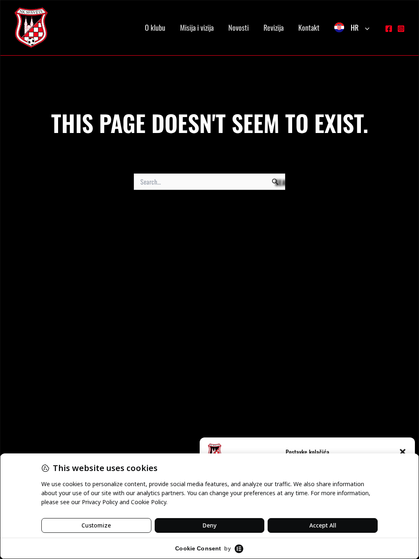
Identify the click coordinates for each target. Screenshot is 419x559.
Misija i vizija (197, 27)
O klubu (155, 27)
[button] (403, 452)
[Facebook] (388, 28)
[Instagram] (401, 28)
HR (354, 27)
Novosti (238, 27)
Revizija (274, 27)
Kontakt (309, 27)
